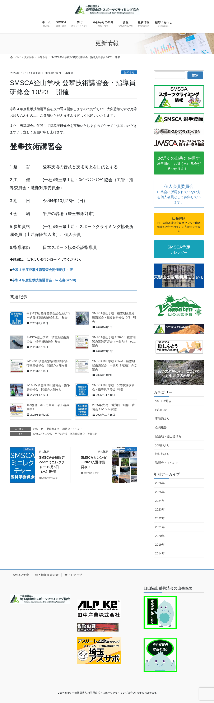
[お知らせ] (22, 462)
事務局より (162, 418)
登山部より (53, 428)
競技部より (162, 454)
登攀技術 (92, 433)
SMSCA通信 (163, 401)
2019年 (160, 544)
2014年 (160, 553)
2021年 (160, 527)
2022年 (160, 518)
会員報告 (161, 427)
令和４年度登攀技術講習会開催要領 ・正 (42, 269)
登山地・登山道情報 (168, 436)
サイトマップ (73, 575)
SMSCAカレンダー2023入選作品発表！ (94, 462)
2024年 (160, 500)
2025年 (160, 492)
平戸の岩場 (61, 433)
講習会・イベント (72, 428)
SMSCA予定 (21, 575)
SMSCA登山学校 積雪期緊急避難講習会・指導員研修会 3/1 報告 (114, 317)
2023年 (160, 509)
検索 (195, 75)
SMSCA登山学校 (42, 433)
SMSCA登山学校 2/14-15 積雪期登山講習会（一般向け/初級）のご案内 (114, 365)
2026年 (160, 483)
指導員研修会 (77, 433)
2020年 (160, 535)
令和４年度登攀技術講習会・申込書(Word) (44, 280)
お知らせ (129, 72)
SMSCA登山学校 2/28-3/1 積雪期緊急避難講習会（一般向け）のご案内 (114, 341)
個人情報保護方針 (47, 575)
